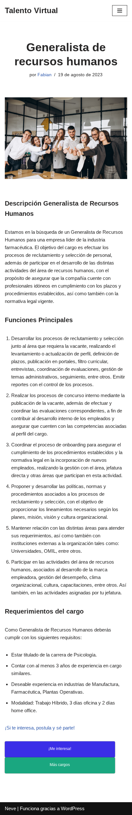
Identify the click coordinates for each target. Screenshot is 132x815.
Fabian (44, 74)
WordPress (73, 808)
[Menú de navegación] (119, 10)
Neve (10, 808)
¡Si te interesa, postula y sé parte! (40, 727)
